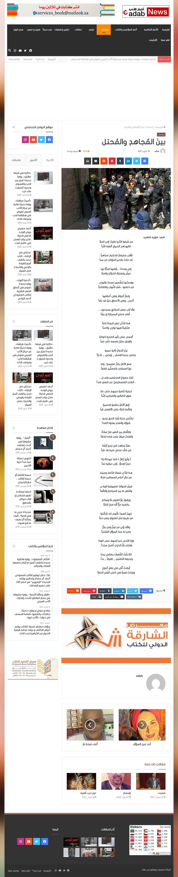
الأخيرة (50, 160)
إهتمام (127, 793)
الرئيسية (166, 29)
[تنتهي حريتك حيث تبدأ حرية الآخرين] (43, 463)
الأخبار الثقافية (151, 29)
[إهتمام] (116, 781)
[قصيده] (151, 781)
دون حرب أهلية (88, 793)
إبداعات (104, 29)
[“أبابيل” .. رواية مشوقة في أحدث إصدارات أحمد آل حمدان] (43, 442)
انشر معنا (165, 40)
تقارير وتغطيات (61, 29)
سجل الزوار (18, 29)
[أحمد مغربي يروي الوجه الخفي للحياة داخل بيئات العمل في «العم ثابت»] (43, 233)
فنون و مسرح (33, 29)
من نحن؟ (40, 59)
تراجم (91, 29)
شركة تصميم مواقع (161, 869)
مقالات (78, 29)
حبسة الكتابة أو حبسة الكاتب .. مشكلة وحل (23, 479)
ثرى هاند (145, 869)
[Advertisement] (88, 88)
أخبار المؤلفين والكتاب (126, 29)
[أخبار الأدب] (145, 12)
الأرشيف (153, 40)
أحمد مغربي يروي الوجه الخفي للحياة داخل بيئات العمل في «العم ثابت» (22, 235)
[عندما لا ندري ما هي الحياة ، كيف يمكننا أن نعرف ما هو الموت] (43, 517)
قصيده (161, 793)
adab (156, 151)
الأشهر (33, 160)
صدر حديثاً (47, 29)
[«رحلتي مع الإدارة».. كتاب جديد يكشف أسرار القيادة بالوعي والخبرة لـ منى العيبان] (43, 257)
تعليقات (16, 160)
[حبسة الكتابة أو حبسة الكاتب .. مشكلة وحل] (43, 479)
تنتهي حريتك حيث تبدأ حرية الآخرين (24, 462)
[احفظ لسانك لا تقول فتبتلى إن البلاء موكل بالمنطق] (43, 496)
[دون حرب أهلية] (81, 781)
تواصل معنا (14, 59)
